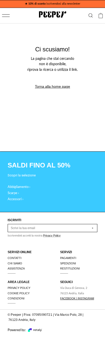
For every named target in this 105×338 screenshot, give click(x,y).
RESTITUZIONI (70, 268)
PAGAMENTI (68, 258)
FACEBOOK (67, 298)
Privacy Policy (52, 235)
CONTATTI (14, 258)
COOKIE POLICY (19, 293)
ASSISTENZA (16, 268)
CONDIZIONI (16, 298)
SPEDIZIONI (68, 263)
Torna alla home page (52, 86)
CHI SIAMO (15, 263)
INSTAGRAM (86, 298)
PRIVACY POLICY (19, 287)
